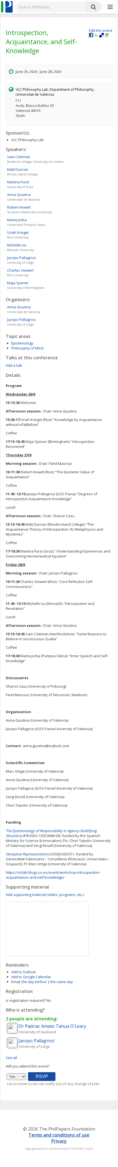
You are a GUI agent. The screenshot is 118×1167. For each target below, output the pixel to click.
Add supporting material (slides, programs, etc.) (45, 894)
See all (11, 1057)
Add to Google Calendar (31, 976)
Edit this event (100, 30)
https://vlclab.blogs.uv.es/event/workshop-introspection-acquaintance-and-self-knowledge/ (53, 875)
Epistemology (22, 343)
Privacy (59, 1141)
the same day (61, 981)
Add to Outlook (23, 971)
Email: (16, 981)
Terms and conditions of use (59, 1135)
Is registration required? (26, 1000)
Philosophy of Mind (27, 348)
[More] (110, 7)
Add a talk (14, 365)
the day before (34, 981)
